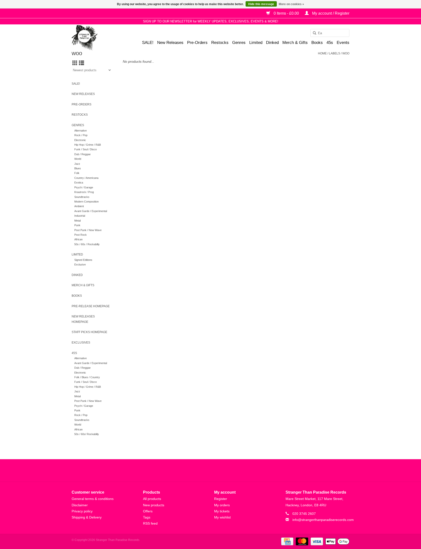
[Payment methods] (286, 541)
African (78, 239)
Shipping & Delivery (87, 517)
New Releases (170, 42)
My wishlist (222, 517)
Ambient (79, 206)
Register (220, 499)
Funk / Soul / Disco (85, 149)
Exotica (78, 182)
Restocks (220, 42)
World (77, 158)
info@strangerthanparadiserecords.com (323, 520)
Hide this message (261, 4)
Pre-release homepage (91, 306)
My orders (222, 505)
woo (345, 53)
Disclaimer (80, 505)
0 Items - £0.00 (286, 13)
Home (322, 53)
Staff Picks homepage (89, 332)
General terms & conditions (93, 499)
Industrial (79, 215)
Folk (76, 173)
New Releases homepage (83, 319)
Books (317, 42)
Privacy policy (82, 511)
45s (329, 42)
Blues (77, 168)
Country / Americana (86, 177)
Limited (255, 42)
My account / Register (330, 13)
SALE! (147, 42)
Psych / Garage (83, 187)
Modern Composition (86, 201)
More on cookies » (291, 4)
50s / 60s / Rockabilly (87, 244)
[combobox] (329, 33)
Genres (239, 42)
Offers (148, 511)
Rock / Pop (80, 135)
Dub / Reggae (82, 154)
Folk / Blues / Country (87, 377)
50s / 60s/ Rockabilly (86, 434)
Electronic (80, 140)
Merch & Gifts (295, 42)
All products (152, 499)
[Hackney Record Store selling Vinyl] (97, 38)
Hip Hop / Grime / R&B (87, 144)
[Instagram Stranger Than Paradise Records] (224, 470)
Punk (77, 225)
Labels (334, 53)
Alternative (80, 130)
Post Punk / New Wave (88, 230)
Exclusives (81, 342)
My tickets (222, 511)
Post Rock (80, 234)
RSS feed (150, 523)
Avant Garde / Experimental (90, 211)
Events (343, 42)
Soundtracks (81, 196)
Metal (77, 220)
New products (153, 505)
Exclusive (80, 264)
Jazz (77, 163)
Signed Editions (83, 259)
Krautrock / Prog (84, 192)
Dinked (272, 42)
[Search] (312, 33)
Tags (146, 517)
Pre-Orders (197, 42)
